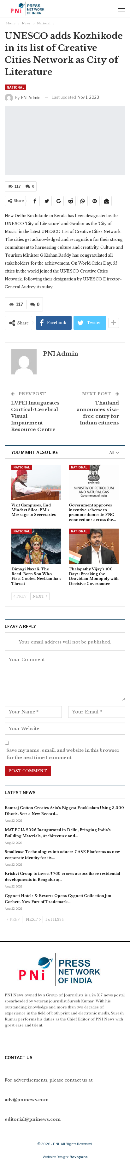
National (15, 87)
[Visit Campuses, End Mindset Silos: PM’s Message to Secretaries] (36, 482)
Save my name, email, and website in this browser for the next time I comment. (63, 754)
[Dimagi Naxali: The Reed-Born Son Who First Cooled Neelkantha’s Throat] (36, 546)
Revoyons (78, 1157)
